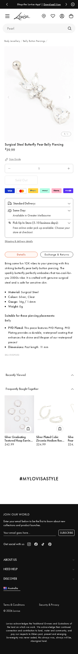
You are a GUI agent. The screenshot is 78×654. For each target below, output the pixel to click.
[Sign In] (62, 16)
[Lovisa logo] (22, 16)
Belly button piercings (34, 41)
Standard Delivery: (24, 203)
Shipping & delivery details (19, 241)
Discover (10, 579)
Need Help (10, 569)
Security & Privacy (49, 604)
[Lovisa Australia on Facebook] (36, 544)
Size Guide (15, 159)
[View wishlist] (53, 16)
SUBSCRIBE (66, 533)
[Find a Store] (43, 16)
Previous (8, 97)
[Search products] (69, 28)
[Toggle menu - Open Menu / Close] (7, 16)
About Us (10, 560)
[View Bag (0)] (71, 16)
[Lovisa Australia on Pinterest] (50, 544)
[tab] (21, 255)
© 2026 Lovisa (11, 611)
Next (69, 97)
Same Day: (19, 210)
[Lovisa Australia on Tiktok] (43, 544)
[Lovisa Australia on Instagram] (29, 544)
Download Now (52, 4)
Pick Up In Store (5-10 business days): (35, 222)
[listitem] (39, 93)
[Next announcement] (66, 4)
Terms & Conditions (14, 604)
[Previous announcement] (6, 4)
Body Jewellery (12, 41)
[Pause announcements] (72, 4)
